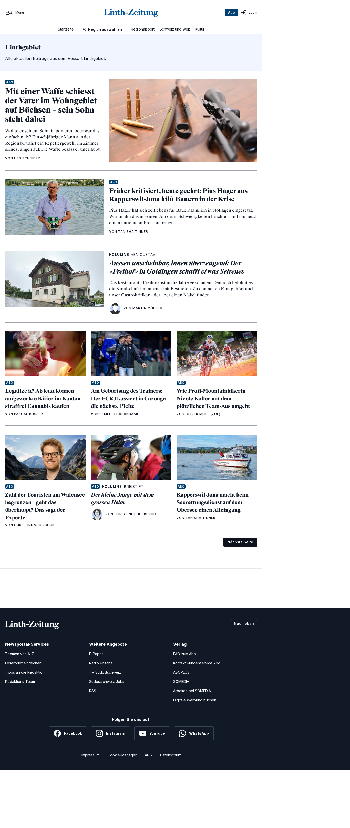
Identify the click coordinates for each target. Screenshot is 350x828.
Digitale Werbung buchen (194, 700)
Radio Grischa (100, 663)
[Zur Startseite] (131, 12)
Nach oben (244, 623)
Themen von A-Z (19, 654)
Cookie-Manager (122, 755)
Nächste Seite (240, 542)
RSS (92, 691)
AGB (148, 755)
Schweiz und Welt (175, 29)
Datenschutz (170, 755)
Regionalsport (143, 29)
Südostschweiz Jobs (106, 681)
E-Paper (96, 654)
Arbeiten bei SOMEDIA (192, 691)
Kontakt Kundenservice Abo (196, 663)
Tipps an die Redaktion (25, 672)
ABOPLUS (181, 672)
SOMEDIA (181, 681)
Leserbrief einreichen (23, 663)
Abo (231, 12)
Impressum (90, 755)
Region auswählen (105, 29)
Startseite (66, 29)
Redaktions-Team (20, 681)
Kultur (199, 29)
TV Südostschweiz (105, 672)
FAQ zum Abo (184, 654)
